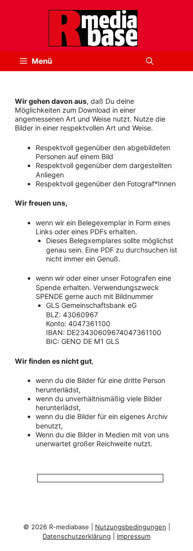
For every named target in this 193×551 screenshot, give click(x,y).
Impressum (133, 536)
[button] (149, 61)
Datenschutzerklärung (77, 536)
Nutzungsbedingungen (130, 527)
